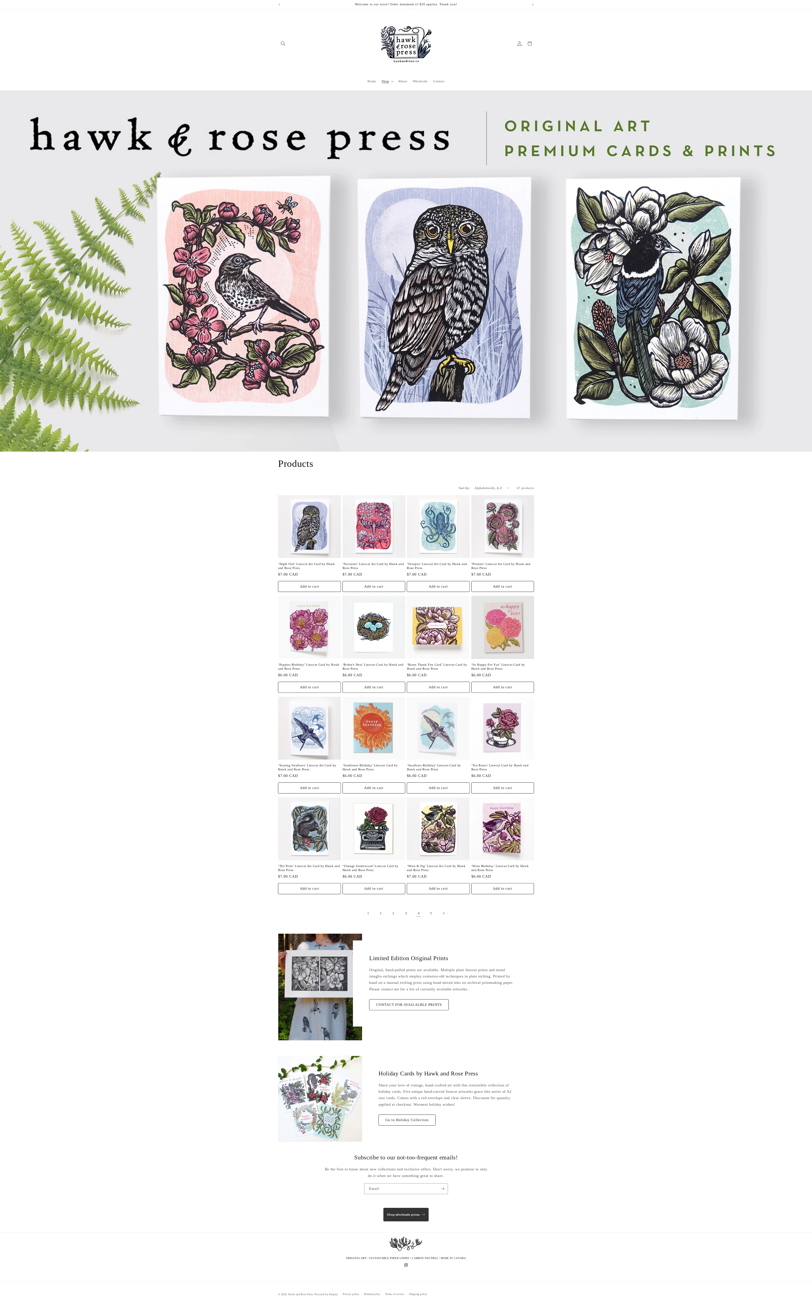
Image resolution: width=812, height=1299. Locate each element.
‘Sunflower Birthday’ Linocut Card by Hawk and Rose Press (370, 767)
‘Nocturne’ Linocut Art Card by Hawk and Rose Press (373, 566)
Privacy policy (351, 1293)
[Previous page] (368, 913)
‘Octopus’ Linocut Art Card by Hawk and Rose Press (437, 566)
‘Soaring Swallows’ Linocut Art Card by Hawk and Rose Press (307, 767)
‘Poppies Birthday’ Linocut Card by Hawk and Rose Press (308, 666)
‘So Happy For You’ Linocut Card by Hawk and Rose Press (498, 666)
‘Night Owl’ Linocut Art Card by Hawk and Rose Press (306, 566)
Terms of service (394, 1293)
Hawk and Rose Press (301, 1294)
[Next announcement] (533, 4)
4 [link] (419, 913)
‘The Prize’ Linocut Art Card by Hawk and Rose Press (309, 868)
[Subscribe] (443, 1188)
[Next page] (444, 913)
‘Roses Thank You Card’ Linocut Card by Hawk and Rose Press (437, 666)
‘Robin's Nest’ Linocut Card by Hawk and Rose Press (373, 666)
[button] (283, 43)
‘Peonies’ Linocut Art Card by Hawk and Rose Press (501, 566)
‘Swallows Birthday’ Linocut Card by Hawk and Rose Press (434, 767)
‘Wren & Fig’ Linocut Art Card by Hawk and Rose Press (436, 868)
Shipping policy (418, 1293)
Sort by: (464, 488)
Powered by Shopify (326, 1294)
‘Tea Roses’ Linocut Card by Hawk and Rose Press (500, 767)
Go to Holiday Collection (407, 1120)
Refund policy (372, 1293)
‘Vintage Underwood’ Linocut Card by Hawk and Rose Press (371, 868)
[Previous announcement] (279, 4)
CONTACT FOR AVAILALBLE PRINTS (409, 1005)
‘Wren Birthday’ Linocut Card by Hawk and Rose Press (500, 868)
